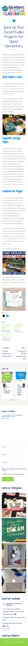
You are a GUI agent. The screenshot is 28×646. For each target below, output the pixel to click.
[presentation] (7, 377)
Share (5, 630)
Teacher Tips (14, 49)
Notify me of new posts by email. (14, 474)
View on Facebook (6, 628)
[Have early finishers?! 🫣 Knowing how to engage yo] (14, 530)
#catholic (19, 623)
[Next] (24, 385)
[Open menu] (14, 21)
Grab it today (6, 285)
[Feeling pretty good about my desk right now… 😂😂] (14, 581)
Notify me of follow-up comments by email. (14, 469)
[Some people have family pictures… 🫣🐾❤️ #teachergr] (14, 555)
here (18, 248)
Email (4, 455)
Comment (5, 418)
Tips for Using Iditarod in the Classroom (5, 336)
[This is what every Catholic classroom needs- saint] (14, 505)
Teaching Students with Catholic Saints (7, 352)
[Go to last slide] (4, 385)
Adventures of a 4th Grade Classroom (14, 604)
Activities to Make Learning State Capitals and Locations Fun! (18, 327)
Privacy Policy (8, 642)
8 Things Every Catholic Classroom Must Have (21, 353)
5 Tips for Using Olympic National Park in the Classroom (6, 327)
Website (5, 462)
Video (7, 626)
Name (4, 447)
